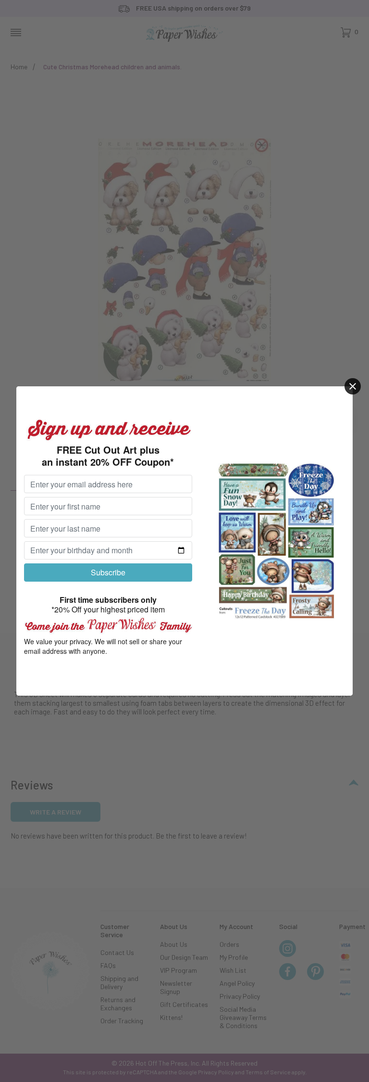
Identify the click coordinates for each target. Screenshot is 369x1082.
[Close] (352, 386)
